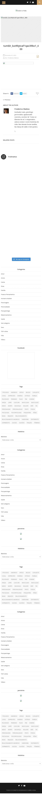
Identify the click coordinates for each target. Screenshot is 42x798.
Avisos (3, 278)
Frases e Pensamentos (8, 294)
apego (21, 392)
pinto (26, 409)
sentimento (35, 419)
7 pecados (5, 392)
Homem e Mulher (6, 298)
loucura (17, 402)
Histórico (4, 437)
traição (29, 423)
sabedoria (25, 419)
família (34, 396)
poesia (33, 409)
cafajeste (36, 392)
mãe (32, 406)
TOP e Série (4, 331)
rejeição (10, 416)
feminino (14, 399)
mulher (25, 406)
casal (4, 396)
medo (4, 406)
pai (36, 406)
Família (3, 290)
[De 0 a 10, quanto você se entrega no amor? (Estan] (21, 167)
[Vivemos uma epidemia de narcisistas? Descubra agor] (21, 221)
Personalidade (5, 307)
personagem (6, 409)
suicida (14, 423)
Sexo (2, 327)
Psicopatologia (5, 311)
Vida (2, 335)
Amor (2, 274)
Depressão (11, 396)
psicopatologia (16, 412)
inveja (4, 402)
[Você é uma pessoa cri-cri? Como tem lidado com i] (21, 249)
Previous (7, 100)
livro (10, 402)
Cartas (3, 282)
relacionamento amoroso (10, 419)
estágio (27, 396)
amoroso (14, 392)
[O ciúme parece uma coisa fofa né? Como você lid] (21, 208)
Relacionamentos (6, 315)
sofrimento (6, 423)
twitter (24, 93)
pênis (35, 412)
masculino (34, 402)
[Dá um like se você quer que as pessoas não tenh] (21, 176)
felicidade (5, 399)
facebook (16, 93)
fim (26, 399)
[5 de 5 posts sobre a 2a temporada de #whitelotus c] (21, 235)
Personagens (5, 303)
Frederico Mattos (13, 58)
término (37, 423)
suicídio (21, 423)
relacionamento (21, 416)
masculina (25, 402)
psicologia (5, 412)
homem (31, 399)
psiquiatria (27, 412)
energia (20, 396)
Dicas (2, 286)
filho (21, 399)
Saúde (3, 319)
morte (10, 406)
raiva (3, 416)
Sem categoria (5, 323)
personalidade (17, 409)
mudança (18, 406)
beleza (28, 392)
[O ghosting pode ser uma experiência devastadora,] (21, 190)
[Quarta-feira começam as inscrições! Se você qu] (21, 182)
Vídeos (3, 340)
